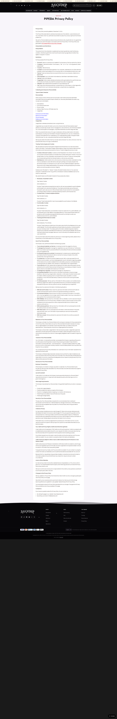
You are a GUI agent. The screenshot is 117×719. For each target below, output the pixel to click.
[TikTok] (19, 5)
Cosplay (35, 10)
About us (83, 512)
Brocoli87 (61, 537)
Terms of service (84, 518)
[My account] (93, 5)
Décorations (55, 10)
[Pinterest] (24, 5)
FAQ (64, 515)
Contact (77, 10)
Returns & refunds (67, 518)
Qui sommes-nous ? (65, 10)
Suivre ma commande (86, 10)
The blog (83, 515)
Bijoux (48, 10)
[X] (30, 5)
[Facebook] (27, 5)
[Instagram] (17, 5)
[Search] (74, 5)
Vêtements (42, 10)
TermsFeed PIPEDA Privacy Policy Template (51, 43)
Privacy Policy (84, 521)
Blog (72, 10)
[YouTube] (22, 5)
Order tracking (66, 512)
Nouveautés (29, 10)
